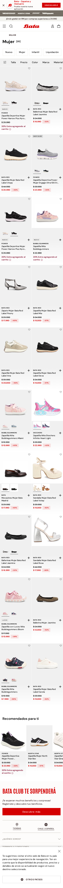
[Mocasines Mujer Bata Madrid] (15, 468)
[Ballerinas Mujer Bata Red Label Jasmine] (15, 530)
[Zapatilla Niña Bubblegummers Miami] (15, 405)
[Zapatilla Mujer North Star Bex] (39, 738)
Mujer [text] (12, 35)
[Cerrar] (3, 5)
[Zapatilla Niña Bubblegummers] (15, 659)
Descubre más (31, 811)
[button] (59, 26)
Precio (23, 62)
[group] (31, 41)
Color (35, 62)
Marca (46, 62)
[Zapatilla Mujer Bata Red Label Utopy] (15, 150)
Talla (13, 62)
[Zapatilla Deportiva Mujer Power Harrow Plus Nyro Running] (15, 81)
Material (58, 62)
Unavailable (51, 5)
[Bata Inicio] (31, 26)
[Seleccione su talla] (29, 109)
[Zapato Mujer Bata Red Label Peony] (15, 280)
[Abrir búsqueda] (11, 26)
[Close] (59, 851)
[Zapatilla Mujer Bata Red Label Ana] (15, 343)
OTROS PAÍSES (34, 879)
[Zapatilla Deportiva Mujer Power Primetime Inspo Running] (13, 738)
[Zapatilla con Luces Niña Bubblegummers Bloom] (15, 592)
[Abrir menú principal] (4, 26)
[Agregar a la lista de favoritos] (29, 68)
